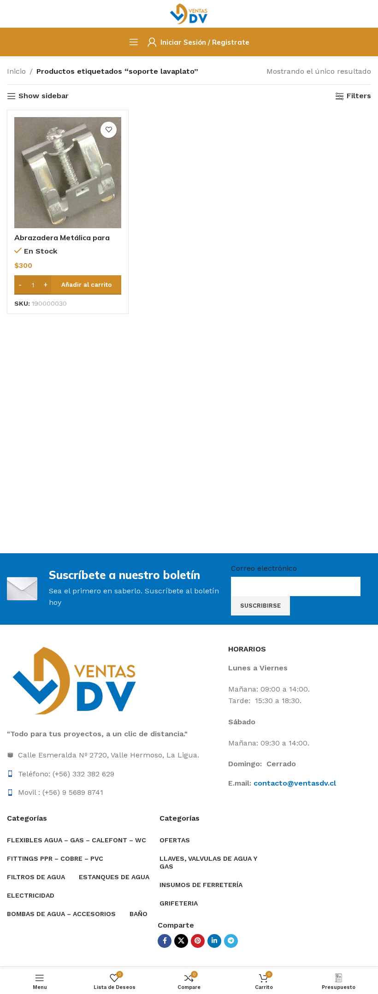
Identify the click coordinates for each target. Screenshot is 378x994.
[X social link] (181, 941)
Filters (359, 96)
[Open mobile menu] (133, 42)
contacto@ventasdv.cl (295, 783)
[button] (67, 285)
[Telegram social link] (231, 941)
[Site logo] (189, 13)
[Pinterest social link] (198, 941)
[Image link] (76, 680)
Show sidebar (43, 96)
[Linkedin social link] (214, 941)
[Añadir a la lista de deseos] (108, 130)
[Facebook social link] (164, 941)
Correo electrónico (264, 568)
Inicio (16, 71)
